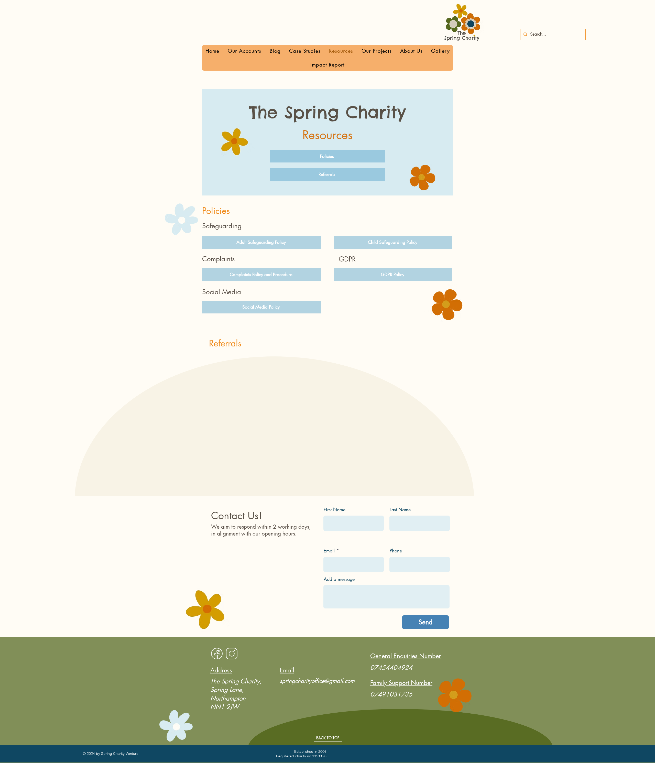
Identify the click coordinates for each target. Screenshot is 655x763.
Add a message (339, 579)
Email (329, 550)
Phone (396, 550)
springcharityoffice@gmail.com (317, 680)
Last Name (400, 509)
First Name (334, 509)
